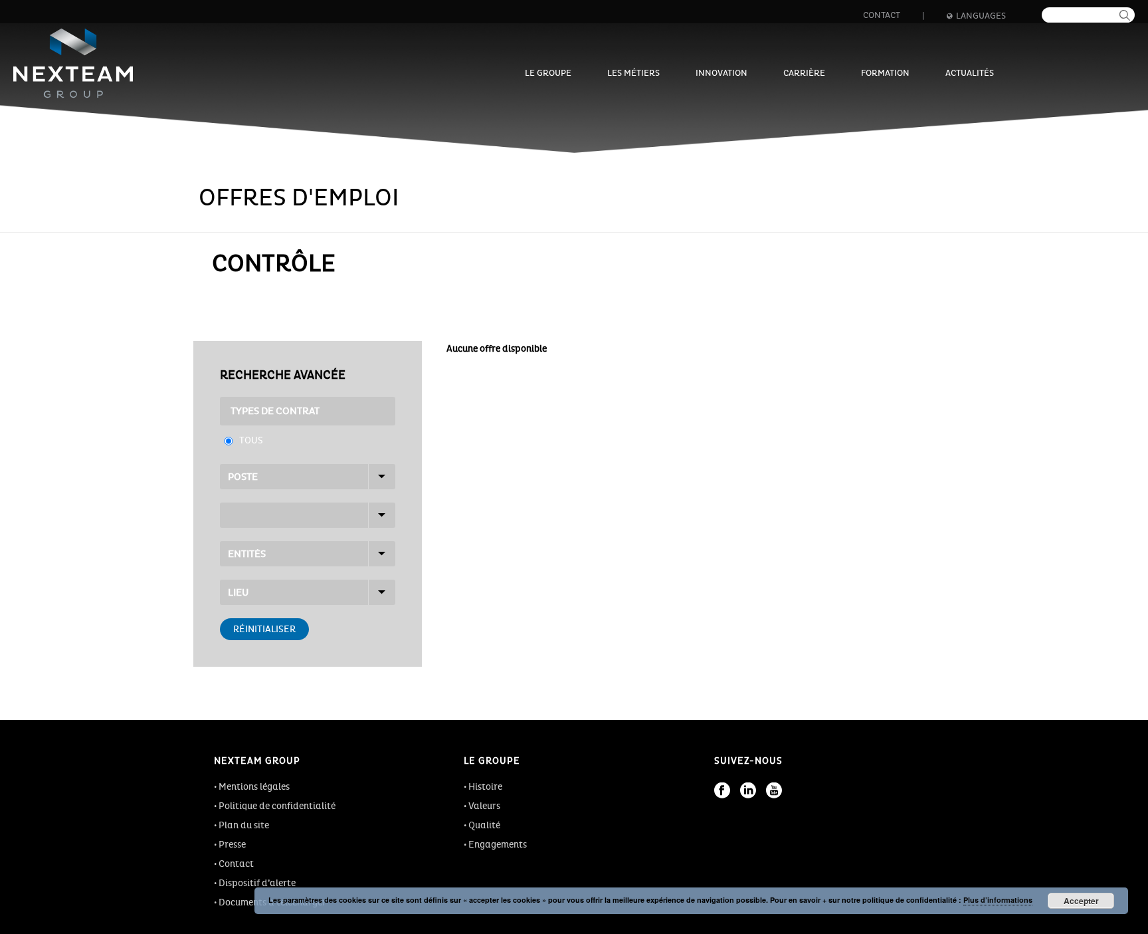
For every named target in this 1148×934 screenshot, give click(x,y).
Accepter (1081, 901)
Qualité (484, 825)
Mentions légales (254, 786)
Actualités (969, 73)
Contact (881, 15)
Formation (885, 73)
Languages (981, 16)
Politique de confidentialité (277, 806)
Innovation (721, 73)
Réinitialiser (264, 629)
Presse (232, 844)
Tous (251, 440)
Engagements (497, 844)
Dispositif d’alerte (257, 883)
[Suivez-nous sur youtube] (774, 790)
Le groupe (548, 73)
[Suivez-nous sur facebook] (722, 790)
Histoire (485, 786)
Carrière (804, 73)
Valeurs (484, 806)
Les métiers (633, 73)
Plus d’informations (997, 900)
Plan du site (244, 825)
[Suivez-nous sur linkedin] (748, 790)
